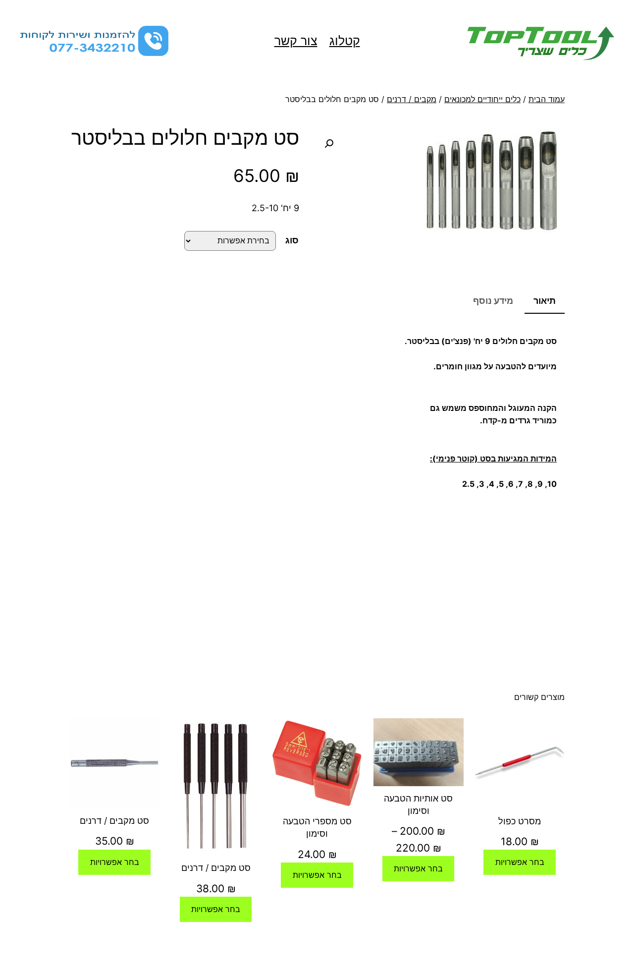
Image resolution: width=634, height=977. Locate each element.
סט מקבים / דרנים (216, 867)
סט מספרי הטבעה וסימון (317, 827)
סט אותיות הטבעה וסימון (418, 804)
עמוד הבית (546, 99)
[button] (329, 144)
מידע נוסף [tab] (493, 300)
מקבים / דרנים (411, 99)
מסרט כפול (519, 821)
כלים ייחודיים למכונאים (482, 99)
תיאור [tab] (544, 300)
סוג (292, 240)
